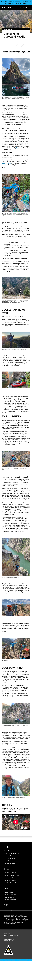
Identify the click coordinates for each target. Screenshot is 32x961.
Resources (7, 869)
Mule (17, 148)
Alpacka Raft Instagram (7, 905)
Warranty (7, 851)
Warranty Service (9, 897)
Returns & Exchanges (10, 894)
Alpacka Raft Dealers (10, 872)
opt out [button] (7, 923)
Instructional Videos (10, 880)
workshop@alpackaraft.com (11, 935)
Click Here (4, 1)
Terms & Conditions (9, 858)
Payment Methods (9, 863)
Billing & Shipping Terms (11, 853)
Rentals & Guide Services (11, 875)
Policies (6, 847)
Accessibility (8, 861)
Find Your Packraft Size (11, 883)
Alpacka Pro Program (10, 899)
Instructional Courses (10, 878)
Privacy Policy (8, 856)
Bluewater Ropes (6, 163)
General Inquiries (9, 892)
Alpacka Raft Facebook (4, 905)
